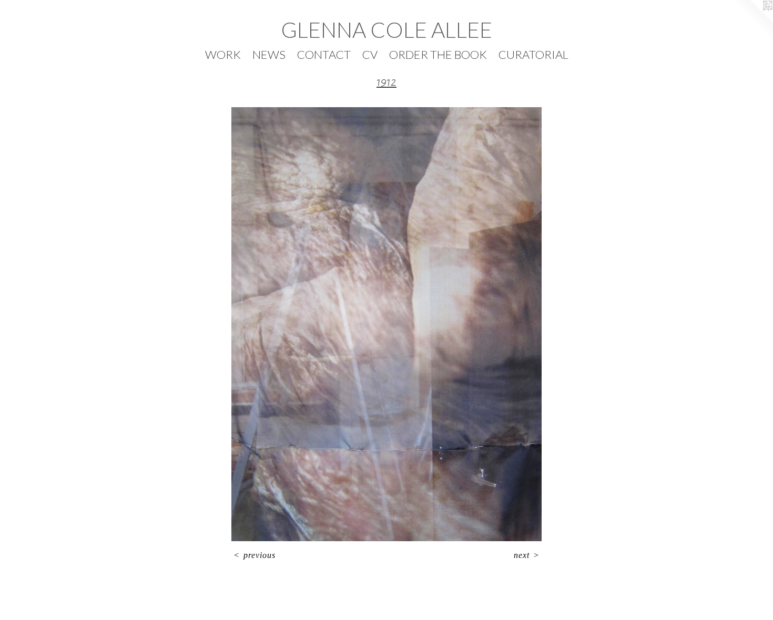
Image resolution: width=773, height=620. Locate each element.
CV (370, 54)
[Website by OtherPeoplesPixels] (752, 21)
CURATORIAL (533, 54)
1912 (386, 82)
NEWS (269, 54)
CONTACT (324, 54)
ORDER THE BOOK (438, 54)
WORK (223, 54)
